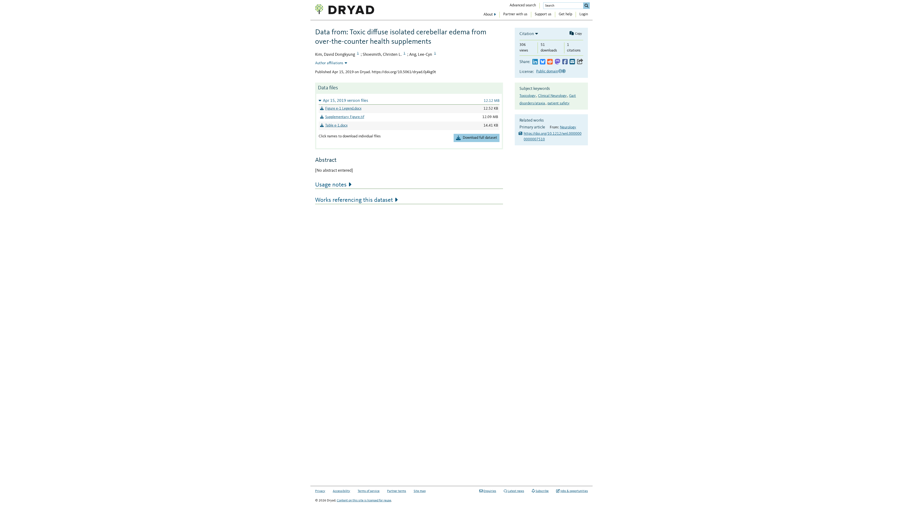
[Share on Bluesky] (542, 62)
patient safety (558, 103)
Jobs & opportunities (574, 491)
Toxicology (527, 96)
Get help (565, 14)
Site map (420, 491)
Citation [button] (526, 34)
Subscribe (542, 491)
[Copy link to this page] (580, 62)
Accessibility (341, 491)
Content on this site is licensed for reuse (364, 500)
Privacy (320, 491)
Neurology (568, 127)
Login (583, 14)
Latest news (516, 491)
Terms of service (369, 491)
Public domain (547, 71)
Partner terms (396, 491)
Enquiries (489, 491)
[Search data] (586, 5)
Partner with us (515, 14)
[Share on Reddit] (550, 62)
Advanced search (523, 5)
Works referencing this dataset (354, 200)
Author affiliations (329, 63)
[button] (409, 100)
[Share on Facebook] (565, 62)
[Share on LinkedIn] (535, 62)
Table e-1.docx (336, 125)
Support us (543, 14)
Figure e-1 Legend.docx (343, 109)
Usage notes (331, 185)
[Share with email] (572, 62)
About (488, 14)
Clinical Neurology (552, 96)
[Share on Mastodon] (557, 62)
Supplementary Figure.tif (344, 117)
